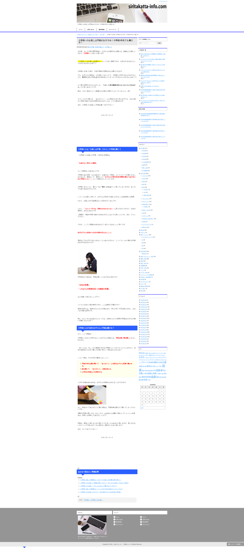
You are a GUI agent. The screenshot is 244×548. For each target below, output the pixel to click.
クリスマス (145, 175)
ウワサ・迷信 (144, 272)
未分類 (142, 279)
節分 (143, 184)
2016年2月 (143, 302)
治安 (163, 373)
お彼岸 (144, 221)
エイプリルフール (146, 224)
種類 (157, 377)
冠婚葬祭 (143, 265)
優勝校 (155, 362)
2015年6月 (143, 318)
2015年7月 (143, 316)
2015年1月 (143, 330)
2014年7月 (143, 343)
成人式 (144, 181)
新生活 (142, 230)
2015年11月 (144, 309)
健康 (151, 362)
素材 (163, 377)
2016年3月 (143, 300)
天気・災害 (143, 268)
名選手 (144, 165)
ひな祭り (146, 189)
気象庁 (159, 373)
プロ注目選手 (145, 162)
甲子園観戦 (145, 170)
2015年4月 (143, 323)
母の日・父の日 (146, 210)
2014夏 (144, 150)
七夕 (145, 192)
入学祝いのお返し (97, 500)
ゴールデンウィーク (147, 237)
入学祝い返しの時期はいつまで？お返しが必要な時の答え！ (100, 480)
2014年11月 (144, 334)
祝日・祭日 (143, 263)
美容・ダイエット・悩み (147, 256)
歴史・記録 (145, 167)
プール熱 (156, 359)
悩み (143, 370)
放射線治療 (149, 370)
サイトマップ (112, 29)
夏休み (149, 366)
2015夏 (144, 153)
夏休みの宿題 (144, 286)
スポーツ (143, 232)
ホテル (159, 359)
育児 (142, 291)
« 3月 (142, 407)
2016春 (144, 159)
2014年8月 (143, 341)
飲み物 (141, 379)
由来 (153, 376)
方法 (154, 370)
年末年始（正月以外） (148, 218)
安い (160, 366)
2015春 (144, 156)
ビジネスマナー (145, 281)
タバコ (147, 359)
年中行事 (91, 47)
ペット (142, 270)
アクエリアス (152, 357)
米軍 (160, 377)
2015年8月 (143, 313)
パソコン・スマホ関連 (146, 274)
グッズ (157, 357)
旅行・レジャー (145, 234)
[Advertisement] (107, 130)
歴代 (146, 373)
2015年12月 (144, 307)
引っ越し (143, 288)
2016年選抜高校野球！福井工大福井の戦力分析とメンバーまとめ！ (153, 126)
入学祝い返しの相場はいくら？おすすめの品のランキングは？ (101, 489)
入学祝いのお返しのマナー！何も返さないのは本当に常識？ (100, 492)
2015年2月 (143, 327)
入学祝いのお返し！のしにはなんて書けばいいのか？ (98, 486)
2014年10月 (144, 336)
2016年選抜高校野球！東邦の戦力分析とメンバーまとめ (153, 137)
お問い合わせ (90, 29)
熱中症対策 (146, 377)
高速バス (147, 380)
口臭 (164, 362)
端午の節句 (146, 195)
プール (151, 359)
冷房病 (160, 362)
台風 (140, 366)
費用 (165, 377)
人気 (148, 362)
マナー (142, 284)
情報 (146, 370)
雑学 (142, 261)
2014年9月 (143, 339)
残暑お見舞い (153, 373)
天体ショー (155, 366)
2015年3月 (143, 325)
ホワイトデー (145, 201)
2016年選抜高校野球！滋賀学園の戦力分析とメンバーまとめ (153, 131)
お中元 (141, 357)
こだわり (147, 357)
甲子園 (142, 148)
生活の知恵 (143, 251)
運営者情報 (101, 29)
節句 (143, 187)
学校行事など (99, 47)
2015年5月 (143, 320)
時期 (158, 370)
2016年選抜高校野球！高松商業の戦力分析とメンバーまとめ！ (153, 120)
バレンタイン (145, 198)
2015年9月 (143, 311)
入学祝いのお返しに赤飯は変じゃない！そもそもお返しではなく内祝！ (104, 483)
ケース (161, 357)
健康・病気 (143, 258)
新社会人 (144, 253)
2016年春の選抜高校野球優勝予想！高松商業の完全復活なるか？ (153, 114)
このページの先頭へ (236, 544)
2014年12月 (144, 332)
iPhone (142, 353)
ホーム (81, 29)
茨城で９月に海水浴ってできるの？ (150, 86)
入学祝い (108, 47)
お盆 (143, 213)
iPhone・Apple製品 (146, 277)
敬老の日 (144, 227)
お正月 (144, 178)
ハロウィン (145, 216)
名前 (143, 366)
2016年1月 (143, 304)
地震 (146, 366)
